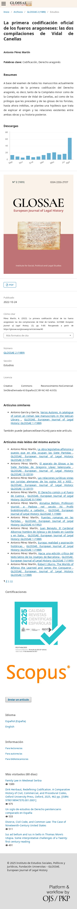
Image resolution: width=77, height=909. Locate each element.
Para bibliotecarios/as (16, 759)
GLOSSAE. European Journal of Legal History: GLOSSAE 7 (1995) (42, 558)
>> (11, 581)
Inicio (6, 11)
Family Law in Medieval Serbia (23, 780)
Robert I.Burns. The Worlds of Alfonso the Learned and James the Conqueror (42, 565)
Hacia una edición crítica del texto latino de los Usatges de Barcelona (42, 555)
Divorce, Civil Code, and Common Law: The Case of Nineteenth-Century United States (35, 823)
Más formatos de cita (17, 335)
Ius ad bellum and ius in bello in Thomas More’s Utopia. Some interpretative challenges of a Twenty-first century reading (36, 838)
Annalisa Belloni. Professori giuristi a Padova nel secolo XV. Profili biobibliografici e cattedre (42, 506)
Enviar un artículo (18, 699)
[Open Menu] (3, 3)
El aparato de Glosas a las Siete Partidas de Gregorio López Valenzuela (42, 465)
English (9, 726)
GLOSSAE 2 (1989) (36, 11)
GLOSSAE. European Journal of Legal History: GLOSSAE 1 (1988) (42, 512)
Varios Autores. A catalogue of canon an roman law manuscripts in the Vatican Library (42, 416)
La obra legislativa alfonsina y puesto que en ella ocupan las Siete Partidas (42, 450)
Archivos (18, 11)
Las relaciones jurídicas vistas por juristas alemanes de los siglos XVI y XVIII (42, 479)
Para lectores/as (13, 748)
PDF (11, 284)
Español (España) (15, 721)
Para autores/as (13, 753)
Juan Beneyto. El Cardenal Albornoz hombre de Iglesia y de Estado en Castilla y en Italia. (42, 531)
